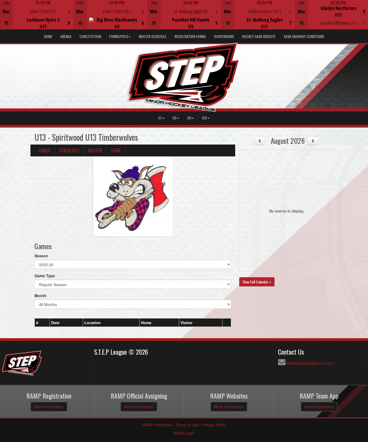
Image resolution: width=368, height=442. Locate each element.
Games (44, 150)
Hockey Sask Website (259, 36)
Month (40, 295)
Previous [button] (3, 15)
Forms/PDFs (118, 36)
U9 (174, 118)
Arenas (65, 36)
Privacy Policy (214, 424)
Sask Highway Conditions (304, 36)
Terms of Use (187, 424)
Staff (116, 150)
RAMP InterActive (157, 424)
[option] (37, 14)
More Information (49, 406)
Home (48, 36)
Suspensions (224, 36)
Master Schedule (152, 36)
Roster (95, 150)
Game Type (44, 275)
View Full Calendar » (257, 282)
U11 (189, 118)
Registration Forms (190, 36)
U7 (160, 118)
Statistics (69, 150)
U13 (204, 118)
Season (41, 255)
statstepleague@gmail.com (310, 363)
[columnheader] (42, 322)
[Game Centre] (37, 18)
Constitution (90, 36)
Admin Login (184, 433)
